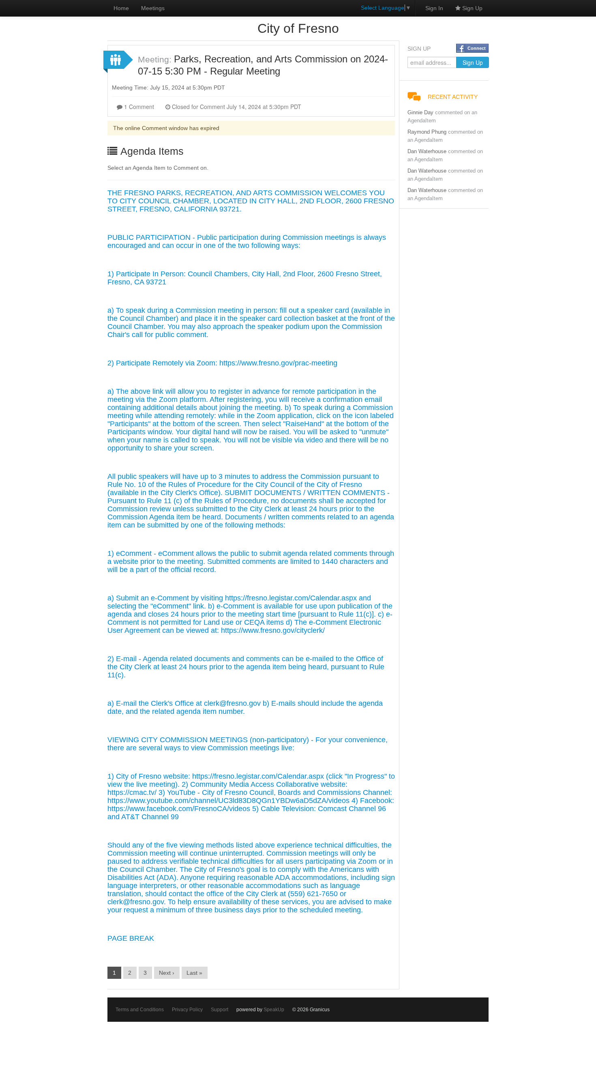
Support (219, 1009)
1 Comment (138, 107)
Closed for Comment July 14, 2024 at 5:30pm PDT (235, 107)
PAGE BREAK (130, 938)
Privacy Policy (187, 1009)
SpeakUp (274, 1009)
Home (121, 8)
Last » (194, 973)
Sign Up (471, 8)
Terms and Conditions (140, 1009)
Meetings (153, 8)
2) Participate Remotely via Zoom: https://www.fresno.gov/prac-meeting (222, 363)
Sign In (434, 8)
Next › (166, 973)
